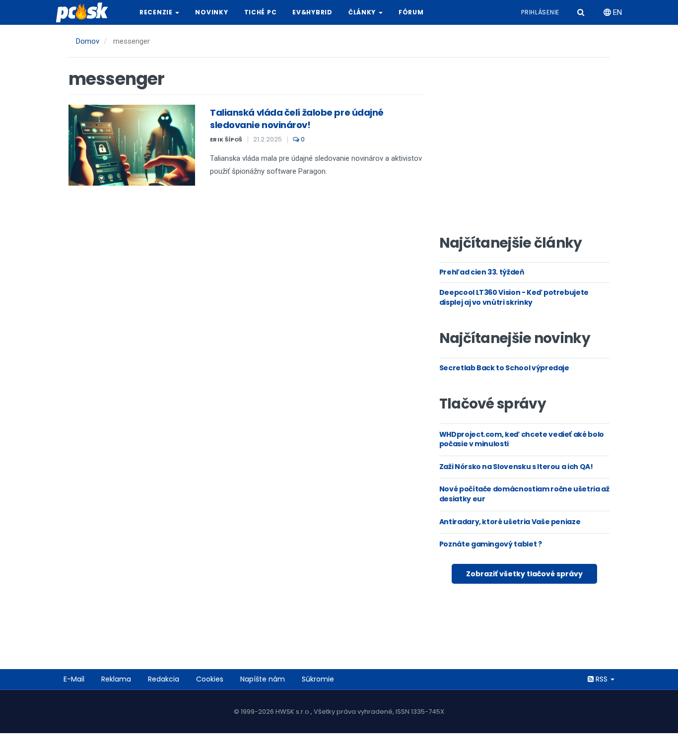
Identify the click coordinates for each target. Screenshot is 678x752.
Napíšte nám (262, 679)
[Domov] (86, 12)
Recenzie (156, 12)
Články (363, 12)
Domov (87, 41)
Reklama (116, 679)
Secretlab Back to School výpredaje (504, 368)
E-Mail (74, 679)
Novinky (211, 12)
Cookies (209, 679)
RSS (602, 679)
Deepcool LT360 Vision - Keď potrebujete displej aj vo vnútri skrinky (514, 297)
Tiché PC (260, 12)
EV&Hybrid (312, 12)
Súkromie (318, 679)
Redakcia (163, 679)
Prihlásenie (540, 12)
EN (616, 12)
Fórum (411, 12)
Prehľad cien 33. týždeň (481, 272)
